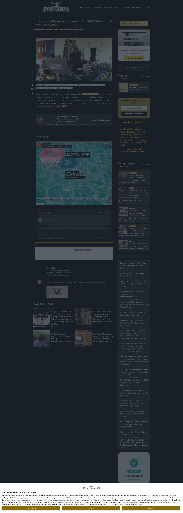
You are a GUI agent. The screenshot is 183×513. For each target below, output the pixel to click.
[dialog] (91, 498)
